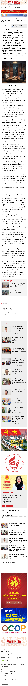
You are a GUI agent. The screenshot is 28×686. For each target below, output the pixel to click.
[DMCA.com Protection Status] (5, 660)
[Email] (8, 30)
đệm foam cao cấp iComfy (7, 517)
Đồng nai (5, 303)
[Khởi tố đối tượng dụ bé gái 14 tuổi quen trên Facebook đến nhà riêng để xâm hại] (6, 381)
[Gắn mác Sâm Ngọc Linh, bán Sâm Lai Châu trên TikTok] (6, 410)
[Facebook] (6, 30)
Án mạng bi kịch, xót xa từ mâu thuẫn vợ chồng (17, 291)
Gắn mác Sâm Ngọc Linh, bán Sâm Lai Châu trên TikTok (18, 409)
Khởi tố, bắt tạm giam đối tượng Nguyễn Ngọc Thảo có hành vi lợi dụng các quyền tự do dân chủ (18, 361)
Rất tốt (6, 499)
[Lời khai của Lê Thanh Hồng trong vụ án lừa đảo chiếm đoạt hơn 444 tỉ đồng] (6, 340)
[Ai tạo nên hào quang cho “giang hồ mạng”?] (6, 401)
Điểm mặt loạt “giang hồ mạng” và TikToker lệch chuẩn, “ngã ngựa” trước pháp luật (18, 419)
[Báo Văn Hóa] (14, 641)
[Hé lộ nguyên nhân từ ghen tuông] (5, 285)
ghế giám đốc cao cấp (13, 510)
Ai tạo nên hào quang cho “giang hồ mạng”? (18, 399)
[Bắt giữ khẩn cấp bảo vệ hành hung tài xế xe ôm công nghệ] (6, 372)
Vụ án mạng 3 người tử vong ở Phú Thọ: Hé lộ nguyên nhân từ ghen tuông (17, 284)
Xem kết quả (9, 506)
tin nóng (12, 303)
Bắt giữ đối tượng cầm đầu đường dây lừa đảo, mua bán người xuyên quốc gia (19, 391)
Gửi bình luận (22, 318)
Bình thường (7, 501)
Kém (5, 502)
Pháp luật (14, 333)
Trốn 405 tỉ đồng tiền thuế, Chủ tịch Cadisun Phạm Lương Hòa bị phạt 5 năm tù (19, 329)
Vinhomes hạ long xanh (7, 515)
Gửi (3, 506)
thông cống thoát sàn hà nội (8, 562)
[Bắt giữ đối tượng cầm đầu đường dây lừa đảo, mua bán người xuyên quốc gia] (6, 392)
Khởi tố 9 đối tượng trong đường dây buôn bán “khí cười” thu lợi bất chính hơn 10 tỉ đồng (19, 350)
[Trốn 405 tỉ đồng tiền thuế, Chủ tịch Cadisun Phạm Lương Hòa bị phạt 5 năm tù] (6, 329)
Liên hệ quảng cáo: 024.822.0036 (9, 671)
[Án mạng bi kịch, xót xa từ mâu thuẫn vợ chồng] (5, 292)
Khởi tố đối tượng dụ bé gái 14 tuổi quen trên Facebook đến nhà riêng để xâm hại (19, 381)
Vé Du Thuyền (5, 512)
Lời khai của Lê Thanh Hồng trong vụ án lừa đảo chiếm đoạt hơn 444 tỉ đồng (18, 339)
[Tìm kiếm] (25, 3)
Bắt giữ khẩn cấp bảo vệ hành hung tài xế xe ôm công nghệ (18, 371)
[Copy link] (10, 30)
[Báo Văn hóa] (14, 2)
